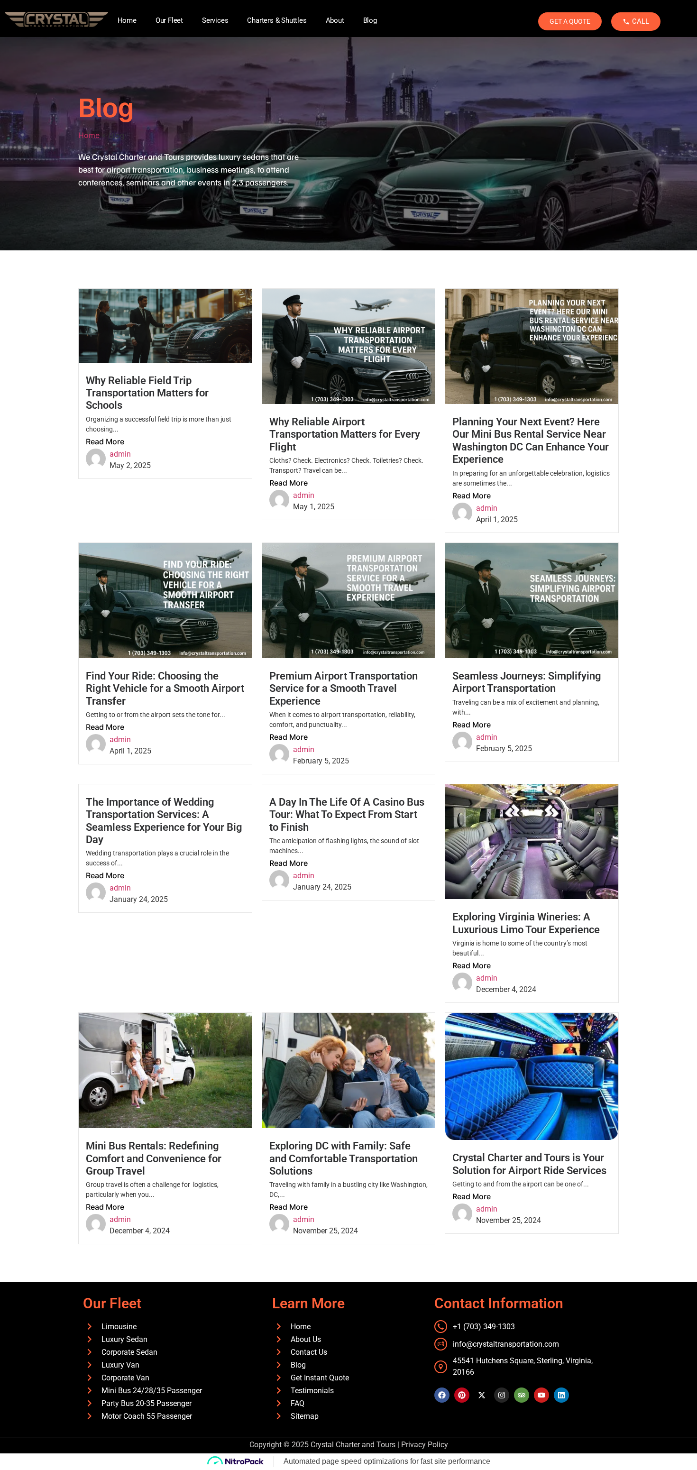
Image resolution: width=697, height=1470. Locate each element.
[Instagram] (501, 1395)
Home (127, 20)
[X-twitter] (481, 1395)
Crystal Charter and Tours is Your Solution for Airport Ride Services (529, 1164)
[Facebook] (441, 1395)
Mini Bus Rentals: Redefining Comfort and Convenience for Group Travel (153, 1158)
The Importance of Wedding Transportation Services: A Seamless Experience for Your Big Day (164, 820)
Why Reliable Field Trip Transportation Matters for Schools (147, 393)
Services (215, 20)
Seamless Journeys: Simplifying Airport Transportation (526, 682)
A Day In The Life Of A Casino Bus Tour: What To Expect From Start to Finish (346, 814)
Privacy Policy (424, 1444)
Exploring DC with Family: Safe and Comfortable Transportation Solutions (343, 1158)
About (335, 20)
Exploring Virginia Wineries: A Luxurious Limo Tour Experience (526, 923)
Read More (105, 441)
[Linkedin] (561, 1395)
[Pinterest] (461, 1395)
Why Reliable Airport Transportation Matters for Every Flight (344, 434)
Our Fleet (169, 20)
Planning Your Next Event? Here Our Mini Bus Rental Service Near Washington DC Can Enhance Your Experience (530, 440)
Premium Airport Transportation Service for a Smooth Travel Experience (343, 688)
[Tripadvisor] (521, 1395)
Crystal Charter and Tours (353, 1444)
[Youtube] (541, 1395)
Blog (370, 20)
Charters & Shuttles (276, 20)
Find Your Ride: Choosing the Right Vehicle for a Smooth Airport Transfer (165, 688)
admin (120, 454)
